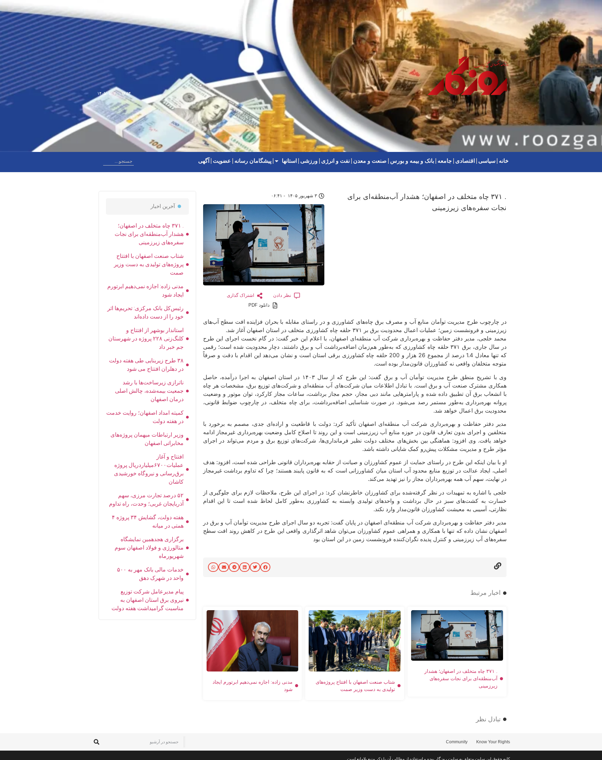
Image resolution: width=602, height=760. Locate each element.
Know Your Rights (493, 741)
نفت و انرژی (335, 161)
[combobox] (118, 161)
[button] (265, 567)
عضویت (222, 161)
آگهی (203, 161)
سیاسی (486, 161)
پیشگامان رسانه (252, 161)
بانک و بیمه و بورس (412, 161)
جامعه (445, 161)
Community (457, 741)
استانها (289, 161)
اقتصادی (465, 161)
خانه (504, 161)
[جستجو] (97, 161)
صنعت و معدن (370, 161)
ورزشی (309, 161)
